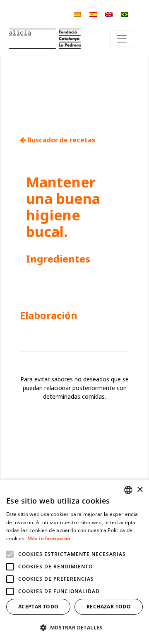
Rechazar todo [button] (109, 606)
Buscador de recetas (60, 139)
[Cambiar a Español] (93, 14)
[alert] (74, 560)
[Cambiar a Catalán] (77, 14)
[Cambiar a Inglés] (109, 14)
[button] (74, 627)
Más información (49, 538)
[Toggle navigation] (121, 39)
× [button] (140, 490)
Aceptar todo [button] (38, 606)
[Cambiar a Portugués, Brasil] (124, 14)
